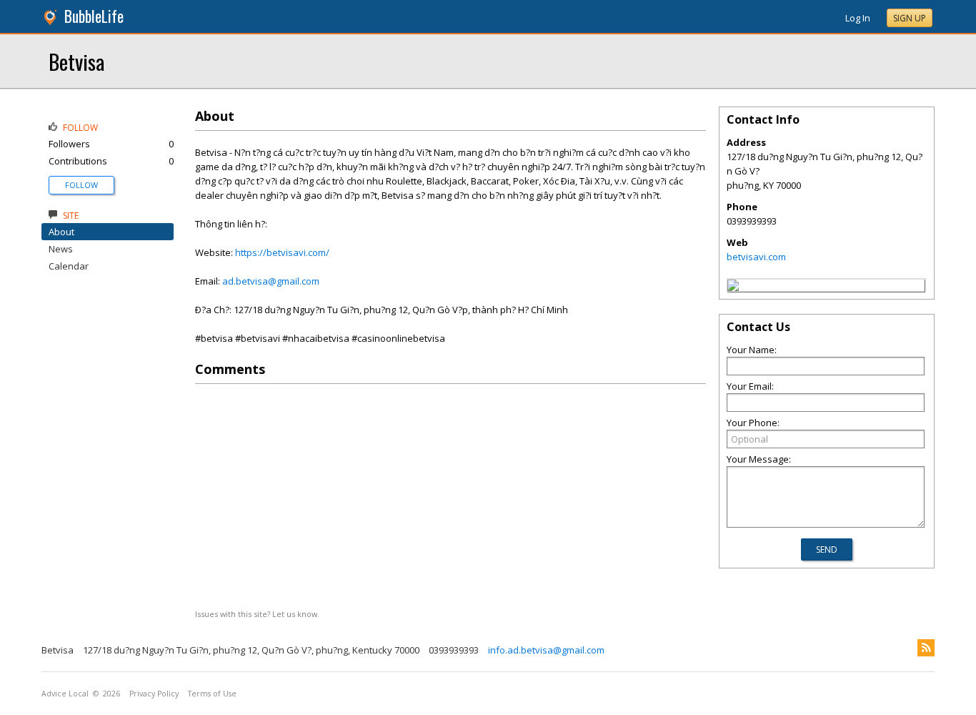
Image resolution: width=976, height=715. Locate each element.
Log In (857, 17)
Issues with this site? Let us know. (257, 613)
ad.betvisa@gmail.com (270, 281)
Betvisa (76, 61)
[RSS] (926, 647)
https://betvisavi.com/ (282, 252)
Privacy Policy (154, 694)
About (61, 231)
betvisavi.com (756, 256)
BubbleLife (94, 16)
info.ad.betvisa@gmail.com (546, 650)
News (61, 248)
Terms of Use (212, 694)
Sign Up (909, 18)
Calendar (69, 266)
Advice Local (65, 694)
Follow (81, 184)
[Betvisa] (733, 287)
